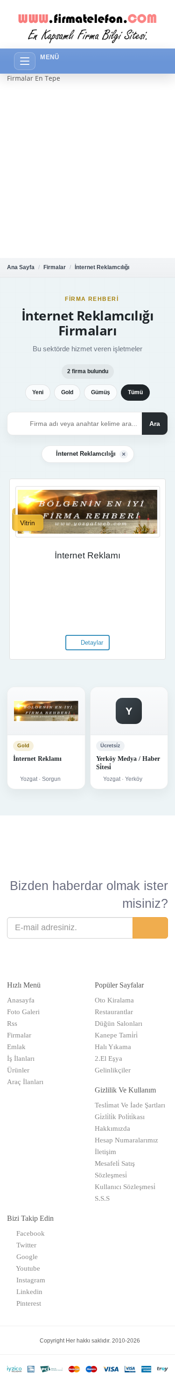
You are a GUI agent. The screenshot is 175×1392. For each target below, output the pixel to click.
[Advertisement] (87, 170)
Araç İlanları (25, 1082)
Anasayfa (21, 1000)
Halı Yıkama (113, 1047)
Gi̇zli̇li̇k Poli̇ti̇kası (120, 1117)
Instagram (29, 1280)
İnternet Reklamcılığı (102, 267)
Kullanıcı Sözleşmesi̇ (125, 1186)
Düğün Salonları (118, 1023)
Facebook (29, 1233)
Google (25, 1256)
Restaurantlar (114, 1012)
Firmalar (54, 267)
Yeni (37, 392)
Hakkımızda (112, 1128)
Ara (154, 423)
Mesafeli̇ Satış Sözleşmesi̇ (115, 1169)
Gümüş (100, 392)
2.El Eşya (108, 1058)
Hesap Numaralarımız (126, 1140)
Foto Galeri (23, 1012)
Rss (12, 1023)
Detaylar (91, 642)
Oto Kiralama (114, 1000)
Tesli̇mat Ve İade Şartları (130, 1105)
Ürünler (18, 1070)
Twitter (24, 1245)
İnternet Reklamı (87, 555)
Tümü (135, 392)
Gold (67, 392)
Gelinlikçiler (113, 1070)
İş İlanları (21, 1058)
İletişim (105, 1151)
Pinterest (27, 1303)
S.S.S (102, 1198)
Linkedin (27, 1291)
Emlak (16, 1047)
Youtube (26, 1268)
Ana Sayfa (21, 267)
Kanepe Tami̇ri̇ (116, 1035)
